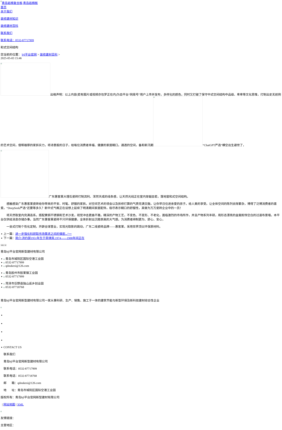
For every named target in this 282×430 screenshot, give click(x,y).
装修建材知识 (14, 323)
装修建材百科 (49, 54)
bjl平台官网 (29, 54)
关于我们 (10, 315)
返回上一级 (3, 245)
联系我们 (10, 340)
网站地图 (9, 404)
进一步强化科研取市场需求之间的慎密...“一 (43, 233)
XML (20, 404)
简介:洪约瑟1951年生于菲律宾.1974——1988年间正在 (49, 238)
